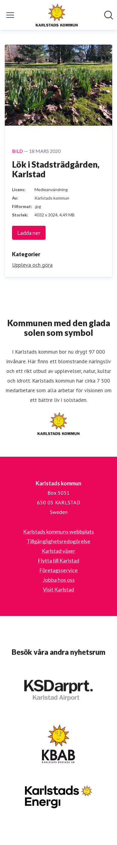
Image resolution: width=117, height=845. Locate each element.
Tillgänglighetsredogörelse (58, 541)
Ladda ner (28, 232)
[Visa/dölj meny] (10, 15)
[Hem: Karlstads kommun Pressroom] (57, 15)
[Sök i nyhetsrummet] (108, 15)
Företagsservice (58, 570)
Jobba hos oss (59, 579)
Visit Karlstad (58, 589)
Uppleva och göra (32, 264)
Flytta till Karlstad (58, 560)
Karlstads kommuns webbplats (58, 531)
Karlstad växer (58, 550)
